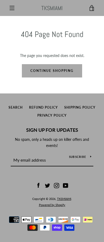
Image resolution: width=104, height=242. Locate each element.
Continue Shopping (52, 71)
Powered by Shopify (52, 205)
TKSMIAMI (52, 8)
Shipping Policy (79, 107)
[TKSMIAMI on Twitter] (47, 185)
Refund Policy (43, 107)
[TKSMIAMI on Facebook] (38, 185)
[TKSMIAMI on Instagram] (56, 185)
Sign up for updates (52, 130)
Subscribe (77, 156)
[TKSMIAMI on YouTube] (65, 185)
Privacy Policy (52, 115)
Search (16, 107)
